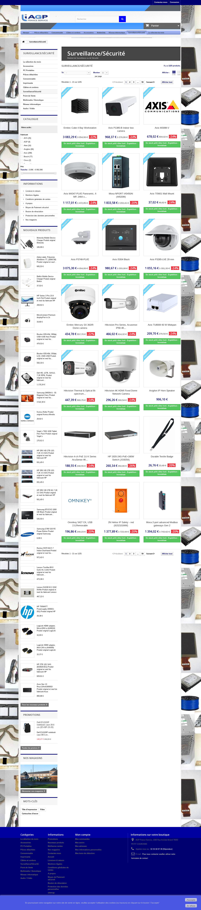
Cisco (27, 160)
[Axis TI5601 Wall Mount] (162, 172)
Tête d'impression (29, 809)
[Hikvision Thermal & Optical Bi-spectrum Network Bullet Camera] (80, 369)
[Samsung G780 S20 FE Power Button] (27, 534)
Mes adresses (81, 846)
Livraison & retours (32, 191)
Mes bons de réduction (85, 853)
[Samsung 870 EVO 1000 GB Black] (27, 515)
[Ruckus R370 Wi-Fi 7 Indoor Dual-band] (27, 554)
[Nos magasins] (39, 776)
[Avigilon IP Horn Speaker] (162, 369)
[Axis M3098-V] (162, 106)
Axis (28, 153)
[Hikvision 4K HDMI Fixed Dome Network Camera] (121, 369)
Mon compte (82, 834)
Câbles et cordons (73, 33)
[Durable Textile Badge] (162, 435)
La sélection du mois (156, 33)
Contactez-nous (160, 2)
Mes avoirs (79, 843)
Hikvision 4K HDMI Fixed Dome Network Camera (121, 392)
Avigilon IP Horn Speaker (162, 390)
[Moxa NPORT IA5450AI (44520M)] (121, 172)
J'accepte (191, 900)
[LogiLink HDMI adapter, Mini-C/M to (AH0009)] (27, 651)
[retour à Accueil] (23, 42)
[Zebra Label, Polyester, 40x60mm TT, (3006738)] (27, 263)
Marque (25, 33)
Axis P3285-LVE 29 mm (162, 259)
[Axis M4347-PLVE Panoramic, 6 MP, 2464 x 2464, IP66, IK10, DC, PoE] (80, 172)
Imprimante (28, 83)
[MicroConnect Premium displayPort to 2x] (27, 321)
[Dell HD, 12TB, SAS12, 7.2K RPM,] (27, 378)
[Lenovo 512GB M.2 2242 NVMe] (27, 593)
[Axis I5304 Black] (121, 238)
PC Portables (28, 70)
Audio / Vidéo (29, 109)
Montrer (96, 73)
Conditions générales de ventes (37, 199)
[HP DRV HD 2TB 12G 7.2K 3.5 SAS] (27, 456)
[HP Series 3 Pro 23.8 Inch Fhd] (27, 301)
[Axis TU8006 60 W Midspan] (162, 303)
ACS (27, 138)
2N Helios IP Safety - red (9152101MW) (121, 524)
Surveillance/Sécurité (136, 33)
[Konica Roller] (27, 417)
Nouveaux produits (36, 230)
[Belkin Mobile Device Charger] (27, 282)
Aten (27, 145)
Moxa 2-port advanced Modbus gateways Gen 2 (162, 524)
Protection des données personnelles (40, 216)
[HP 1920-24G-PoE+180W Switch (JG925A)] (121, 435)
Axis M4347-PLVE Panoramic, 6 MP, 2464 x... (80, 195)
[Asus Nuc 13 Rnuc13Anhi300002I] (27, 690)
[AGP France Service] (46, 17)
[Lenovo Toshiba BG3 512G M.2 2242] (27, 573)
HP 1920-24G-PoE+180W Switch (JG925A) (121, 458)
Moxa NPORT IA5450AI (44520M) (121, 195)
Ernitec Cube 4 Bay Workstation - (80, 129)
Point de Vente (29, 96)
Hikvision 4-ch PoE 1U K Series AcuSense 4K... (80, 458)
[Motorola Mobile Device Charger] (27, 243)
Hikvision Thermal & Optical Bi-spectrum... (80, 392)
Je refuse (191, 906)
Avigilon (29, 149)
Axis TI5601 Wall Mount (162, 193)
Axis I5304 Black (121, 259)
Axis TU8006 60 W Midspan (162, 325)
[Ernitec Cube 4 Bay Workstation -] (80, 106)
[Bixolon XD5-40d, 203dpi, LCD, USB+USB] (27, 359)
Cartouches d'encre (30, 814)
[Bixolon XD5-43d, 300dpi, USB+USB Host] (27, 340)
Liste (178, 74)
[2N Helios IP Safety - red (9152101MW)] (121, 500)
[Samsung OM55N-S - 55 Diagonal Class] (27, 398)
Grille (174, 74)
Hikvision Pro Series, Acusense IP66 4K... (121, 326)
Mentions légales (32, 195)
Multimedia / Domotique (33, 100)
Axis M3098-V (162, 128)
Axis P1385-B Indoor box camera (121, 129)
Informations (33, 183)
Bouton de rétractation (34, 212)
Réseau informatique (117, 33)
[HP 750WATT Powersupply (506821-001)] (27, 612)
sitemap (51, 893)
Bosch (28, 157)
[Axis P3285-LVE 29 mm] (162, 238)
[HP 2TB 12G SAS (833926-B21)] (27, 670)
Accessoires (89, 33)
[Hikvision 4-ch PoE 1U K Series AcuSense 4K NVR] (80, 435)
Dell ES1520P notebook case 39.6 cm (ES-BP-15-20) (45, 724)
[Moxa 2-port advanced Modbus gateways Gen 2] (162, 500)
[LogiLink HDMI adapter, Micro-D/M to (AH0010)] (27, 631)
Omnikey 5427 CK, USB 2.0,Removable (80, 524)
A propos (29, 203)
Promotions (31, 714)
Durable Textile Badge (162, 456)
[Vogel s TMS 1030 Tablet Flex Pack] (27, 437)
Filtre (42, 809)
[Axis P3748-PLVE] (80, 238)
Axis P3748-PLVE (80, 259)
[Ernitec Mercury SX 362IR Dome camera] (80, 303)
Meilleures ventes (55, 846)
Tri (63, 73)
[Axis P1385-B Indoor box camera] (121, 106)
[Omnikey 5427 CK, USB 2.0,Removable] (80, 500)
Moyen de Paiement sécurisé (37, 207)
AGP (27, 142)
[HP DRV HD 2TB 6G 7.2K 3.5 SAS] (27, 496)
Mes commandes (82, 839)
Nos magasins (31, 220)
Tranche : (24, 170)
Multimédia (101, 33)
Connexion (174, 2)
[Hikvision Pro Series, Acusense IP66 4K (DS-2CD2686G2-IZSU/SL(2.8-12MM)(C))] (121, 303)
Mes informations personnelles (88, 850)
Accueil (51, 857)
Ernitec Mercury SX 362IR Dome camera (80, 326)
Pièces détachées (41, 33)
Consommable (57, 33)
